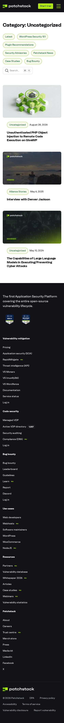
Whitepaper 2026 (12, 578)
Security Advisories (16, 53)
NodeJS (7, 548)
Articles (7, 584)
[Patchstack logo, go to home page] (17, 6)
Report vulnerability (45, 710)
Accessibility (10, 704)
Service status (11, 396)
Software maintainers (15, 529)
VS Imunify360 (11, 378)
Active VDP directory (14, 426)
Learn (6, 481)
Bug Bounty (33, 61)
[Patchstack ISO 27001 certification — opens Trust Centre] (26, 319)
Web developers (12, 517)
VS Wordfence (11, 384)
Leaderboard (10, 469)
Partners (8, 565)
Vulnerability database (15, 571)
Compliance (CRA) (13, 439)
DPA (32, 698)
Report (7, 487)
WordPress (9, 535)
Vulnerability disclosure (15, 710)
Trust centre (9, 632)
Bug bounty (9, 463)
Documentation (11, 390)
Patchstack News (43, 53)
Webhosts (8, 523)
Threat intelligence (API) (16, 365)
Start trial (45, 6)
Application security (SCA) (17, 353)
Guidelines (8, 475)
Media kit (8, 650)
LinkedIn (7, 656)
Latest (8, 36)
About (6, 620)
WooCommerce (11, 542)
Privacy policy (47, 698)
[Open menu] (58, 6)
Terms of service (31, 704)
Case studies (10, 590)
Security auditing (12, 433)
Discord (7, 493)
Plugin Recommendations (19, 44)
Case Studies (12, 61)
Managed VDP (11, 420)
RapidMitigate (11, 359)
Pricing (6, 347)
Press (6, 644)
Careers (7, 626)
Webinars (8, 596)
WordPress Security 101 (32, 36)
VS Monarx (9, 371)
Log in (6, 402)
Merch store (10, 638)
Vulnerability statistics (15, 602)
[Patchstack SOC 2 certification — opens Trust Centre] (9, 319)
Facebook (8, 663)
